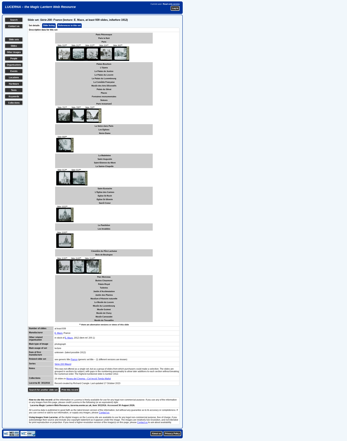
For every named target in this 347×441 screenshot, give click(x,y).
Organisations (14, 65)
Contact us (14, 26)
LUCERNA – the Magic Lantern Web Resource (40, 7)
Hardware (14, 84)
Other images (14, 52)
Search (14, 20)
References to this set (69, 25)
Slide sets (14, 39)
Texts (14, 90)
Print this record (69, 390)
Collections (14, 103)
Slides (14, 46)
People (13, 58)
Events (14, 71)
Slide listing (49, 25)
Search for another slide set (43, 390)
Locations (14, 77)
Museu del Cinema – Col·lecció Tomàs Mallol (88, 378)
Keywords (14, 96)
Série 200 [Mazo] (63, 364)
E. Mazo (59, 333)
